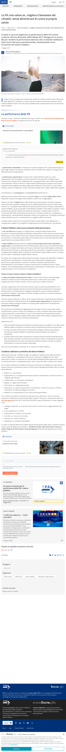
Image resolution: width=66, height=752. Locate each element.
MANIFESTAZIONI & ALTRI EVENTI (53, 6)
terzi (30, 155)
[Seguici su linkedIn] (20, 723)
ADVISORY (5, 6)
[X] (63, 555)
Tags (10, 728)
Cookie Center (30, 728)
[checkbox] (6, 155)
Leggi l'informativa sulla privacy (10, 149)
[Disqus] (33, 618)
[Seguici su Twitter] (24, 723)
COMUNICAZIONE (32, 6)
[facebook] (53, 555)
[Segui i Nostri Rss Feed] (32, 723)
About (4, 728)
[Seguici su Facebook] (16, 723)
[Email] (50, 555)
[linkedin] (55, 555)
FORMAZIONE (18, 6)
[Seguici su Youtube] (28, 723)
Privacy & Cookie (19, 728)
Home (3, 28)
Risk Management (7, 400)
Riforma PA (11, 28)
